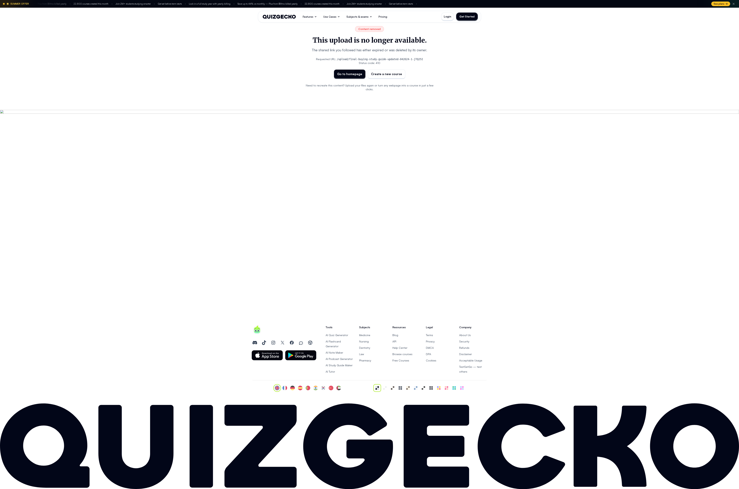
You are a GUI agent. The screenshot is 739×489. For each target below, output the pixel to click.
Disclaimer (465, 354)
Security (464, 341)
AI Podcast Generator (339, 359)
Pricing (383, 16)
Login (447, 16)
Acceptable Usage (470, 360)
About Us (465, 335)
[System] (377, 388)
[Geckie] (439, 388)
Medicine (364, 335)
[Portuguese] (308, 388)
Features (308, 16)
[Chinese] (331, 388)
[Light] (385, 388)
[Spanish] (300, 388)
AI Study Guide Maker (339, 365)
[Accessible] (423, 388)
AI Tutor (330, 371)
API (394, 341)
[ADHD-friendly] (416, 388)
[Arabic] (339, 388)
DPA (428, 354)
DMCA (430, 347)
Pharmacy (365, 360)
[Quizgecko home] (279, 17)
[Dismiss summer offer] (733, 4)
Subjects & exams (357, 16)
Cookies (431, 360)
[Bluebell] (462, 388)
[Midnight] (431, 388)
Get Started (467, 16)
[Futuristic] (454, 388)
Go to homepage (349, 74)
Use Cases (329, 16)
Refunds (464, 347)
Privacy (430, 341)
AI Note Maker (334, 352)
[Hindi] (316, 388)
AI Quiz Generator (337, 335)
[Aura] (446, 388)
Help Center (399, 347)
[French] (285, 388)
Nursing (364, 341)
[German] (292, 388)
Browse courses (402, 354)
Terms (429, 335)
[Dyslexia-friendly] (408, 388)
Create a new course (386, 74)
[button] (267, 355)
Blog (395, 335)
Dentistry (364, 347)
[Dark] (400, 388)
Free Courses (400, 360)
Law (361, 354)
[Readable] (393, 388)
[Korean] (323, 388)
